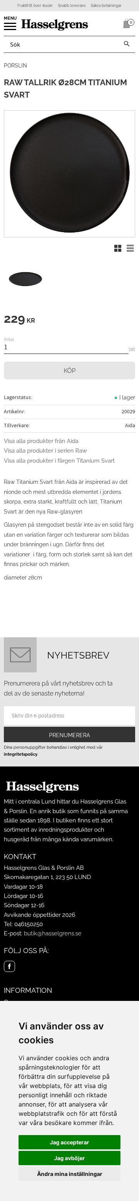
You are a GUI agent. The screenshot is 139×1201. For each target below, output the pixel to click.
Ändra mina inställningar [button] (69, 1174)
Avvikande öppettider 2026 (39, 914)
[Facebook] (9, 966)
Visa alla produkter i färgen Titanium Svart (59, 460)
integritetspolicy (20, 754)
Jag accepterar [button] (69, 1142)
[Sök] (126, 44)
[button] (10, 29)
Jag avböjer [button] (69, 1158)
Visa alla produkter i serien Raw (45, 450)
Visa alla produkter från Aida (41, 441)
